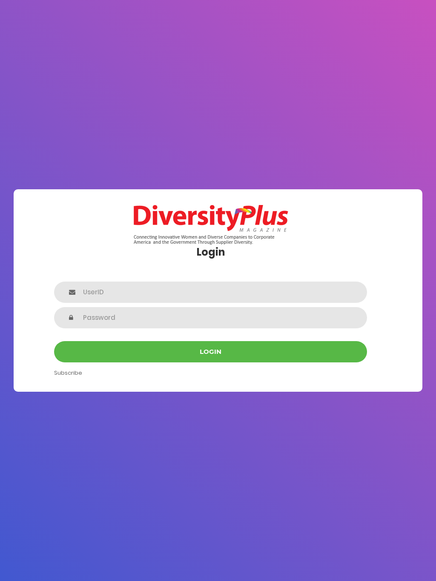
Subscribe (68, 373)
